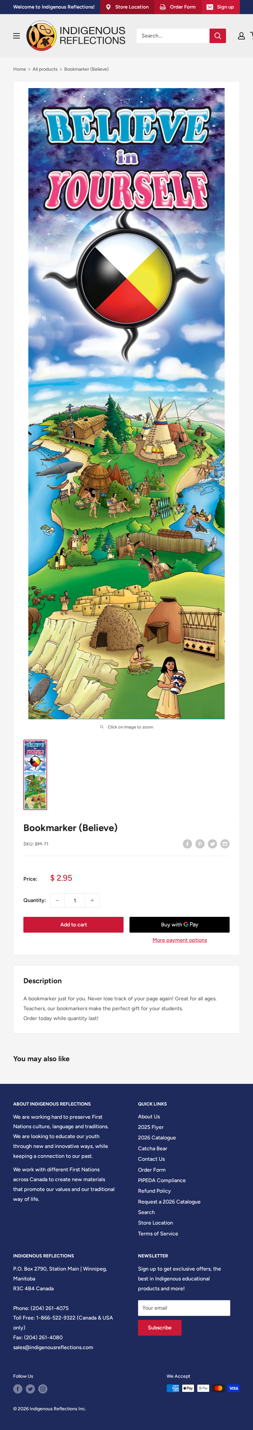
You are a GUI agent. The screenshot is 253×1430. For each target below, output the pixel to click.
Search (146, 1212)
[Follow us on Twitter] (30, 1389)
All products (45, 69)
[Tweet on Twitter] (212, 843)
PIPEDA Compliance (162, 1180)
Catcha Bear (152, 1148)
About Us (149, 1116)
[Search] (218, 36)
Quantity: (34, 900)
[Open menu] (16, 35)
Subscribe (160, 1327)
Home (19, 69)
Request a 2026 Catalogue (169, 1202)
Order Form (152, 1170)
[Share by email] (225, 843)
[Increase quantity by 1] (92, 900)
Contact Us (151, 1159)
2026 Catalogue (157, 1137)
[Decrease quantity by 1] (57, 900)
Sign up (225, 7)
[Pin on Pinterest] (200, 843)
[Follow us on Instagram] (42, 1389)
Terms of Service (158, 1233)
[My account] (241, 35)
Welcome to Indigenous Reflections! (54, 7)
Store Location (155, 1223)
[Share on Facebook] (187, 843)
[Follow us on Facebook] (17, 1389)
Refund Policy (154, 1191)
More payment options (180, 940)
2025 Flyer (151, 1127)
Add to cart (73, 924)
